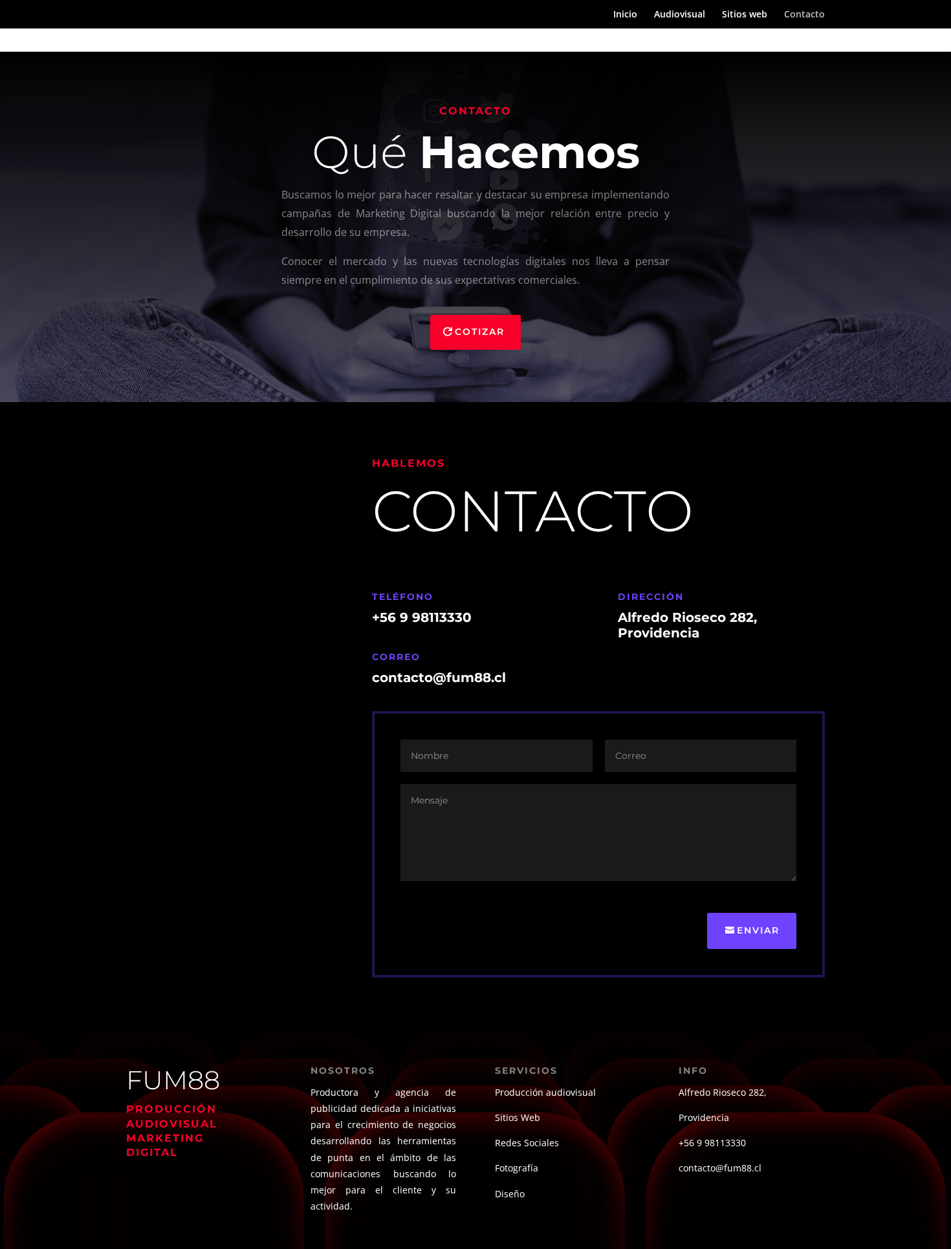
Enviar (758, 930)
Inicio (625, 15)
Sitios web (744, 15)
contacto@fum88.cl (720, 1168)
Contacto (804, 15)
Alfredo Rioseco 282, (723, 1092)
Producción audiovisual (545, 1092)
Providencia (704, 1117)
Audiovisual (679, 15)
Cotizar (480, 331)
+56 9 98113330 (422, 617)
